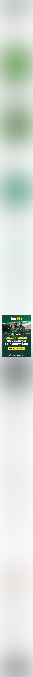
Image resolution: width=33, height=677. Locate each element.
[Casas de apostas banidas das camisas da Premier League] (16, 369)
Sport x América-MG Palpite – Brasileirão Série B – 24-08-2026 (15, 149)
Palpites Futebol (6, 611)
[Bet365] (16, 338)
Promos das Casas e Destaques (11, 631)
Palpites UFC (5, 614)
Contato (28, 673)
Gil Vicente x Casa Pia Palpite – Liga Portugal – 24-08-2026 (13, 157)
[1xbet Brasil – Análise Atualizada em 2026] (16, 270)
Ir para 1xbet (11, 288)
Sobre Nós (9, 671)
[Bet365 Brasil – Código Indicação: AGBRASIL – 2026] (16, 236)
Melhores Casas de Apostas (17, 217)
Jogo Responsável (19, 673)
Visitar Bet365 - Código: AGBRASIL (17, 253)
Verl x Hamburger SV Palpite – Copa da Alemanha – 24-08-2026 (14, 164)
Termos (24, 671)
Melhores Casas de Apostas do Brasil (13, 628)
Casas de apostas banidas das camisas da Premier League (15, 391)
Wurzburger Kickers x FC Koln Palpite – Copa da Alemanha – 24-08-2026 (14, 172)
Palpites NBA (5, 617)
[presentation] (15, 100)
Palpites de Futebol (16, 107)
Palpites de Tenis (6, 620)
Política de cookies (7, 673)
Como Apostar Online (7, 634)
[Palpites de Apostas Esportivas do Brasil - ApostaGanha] (9, 2)
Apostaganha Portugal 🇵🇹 (9, 643)
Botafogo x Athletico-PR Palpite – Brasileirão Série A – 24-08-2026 (15, 88)
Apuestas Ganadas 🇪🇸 (8, 646)
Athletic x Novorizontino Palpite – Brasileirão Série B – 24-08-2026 (13, 141)
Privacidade (17, 671)
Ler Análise (17, 255)
